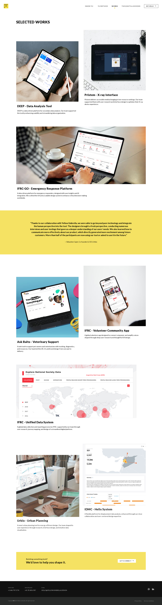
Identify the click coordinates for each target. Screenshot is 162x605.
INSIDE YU (89, 6)
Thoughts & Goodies (131, 6)
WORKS (115, 6)
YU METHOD (103, 6)
